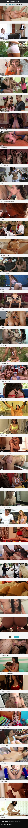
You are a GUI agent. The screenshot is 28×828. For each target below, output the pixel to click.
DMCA (19, 821)
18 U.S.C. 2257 (4, 821)
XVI (13, 1)
